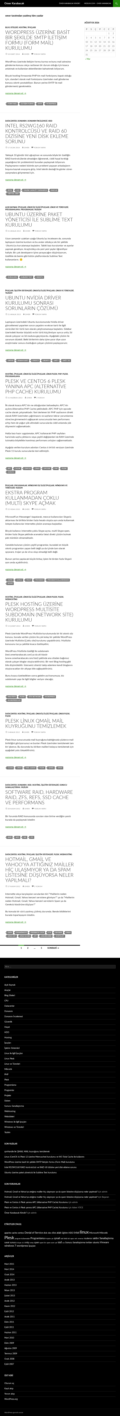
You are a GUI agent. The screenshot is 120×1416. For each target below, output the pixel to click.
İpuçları (32, 27)
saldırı (96, 1238)
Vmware (104, 1242)
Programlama (12, 210)
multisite (12, 697)
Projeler (7, 1096)
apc (9, 468)
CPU (6, 1001)
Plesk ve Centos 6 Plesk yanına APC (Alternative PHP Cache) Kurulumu (35, 386)
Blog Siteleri (11, 27)
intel (10, 190)
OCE (17, 190)
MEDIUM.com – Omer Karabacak (97, 3)
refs (17, 837)
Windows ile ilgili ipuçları (41, 485)
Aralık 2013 (9, 1280)
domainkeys (21, 932)
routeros (88, 1238)
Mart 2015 (9, 1264)
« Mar (87, 59)
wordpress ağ (14, 700)
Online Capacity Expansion (35, 190)
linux (37, 468)
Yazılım (37, 210)
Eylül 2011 (9, 1327)
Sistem (7, 1101)
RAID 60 (54, 190)
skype (10, 583)
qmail (51, 768)
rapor (72, 1238)
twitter (89, 1242)
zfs (31, 837)
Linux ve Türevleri (59, 207)
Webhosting (11, 599)
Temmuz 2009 (10, 1354)
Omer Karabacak (14, 3)
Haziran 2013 (10, 1285)
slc (23, 1243)
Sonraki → (53, 948)
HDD (50, 121)
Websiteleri (9, 1117)
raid (10, 837)
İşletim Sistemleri (23, 291)
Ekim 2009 (9, 1343)
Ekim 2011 (9, 1322)
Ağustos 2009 (10, 1348)
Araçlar (7, 990)
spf (35, 936)
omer (26, 54)
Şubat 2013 (9, 1296)
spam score (25, 936)
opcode (47, 468)
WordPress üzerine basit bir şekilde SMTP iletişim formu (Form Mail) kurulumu (39, 1162)
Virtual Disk (13, 194)
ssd (24, 837)
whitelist (60, 936)
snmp (32, 1243)
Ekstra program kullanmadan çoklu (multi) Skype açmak (32, 498)
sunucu (11, 472)
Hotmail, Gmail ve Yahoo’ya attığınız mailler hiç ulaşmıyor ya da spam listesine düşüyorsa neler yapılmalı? (39, 870)
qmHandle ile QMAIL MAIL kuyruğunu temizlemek (27, 1152)
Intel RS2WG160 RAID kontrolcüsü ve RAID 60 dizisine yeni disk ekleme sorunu (40, 1167)
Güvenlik (8, 1022)
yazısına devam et (15, 93)
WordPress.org (11, 1399)
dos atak (56, 1233)
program (39, 580)
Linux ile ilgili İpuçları (38, 207)
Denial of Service (34, 1233)
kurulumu (12, 277)
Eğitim (65, 1233)
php (56, 468)
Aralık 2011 (9, 1317)
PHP (60, 374)
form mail (12, 104)
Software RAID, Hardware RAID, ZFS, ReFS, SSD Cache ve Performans (39, 797)
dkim (10, 932)
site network (35, 697)
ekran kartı (23, 360)
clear (10, 768)
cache (17, 468)
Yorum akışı (9, 1394)
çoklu (19, 580)
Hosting (23, 27)
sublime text (26, 277)
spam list (12, 936)
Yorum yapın (40, 54)
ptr (49, 932)
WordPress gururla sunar (13, 1412)
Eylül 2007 (9, 1364)
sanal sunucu (10, 1242)
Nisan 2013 (9, 1290)
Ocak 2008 (9, 1359)
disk (45, 1233)
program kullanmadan (58, 580)
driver (10, 360)
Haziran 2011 (10, 1333)
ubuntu (39, 277)
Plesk (65, 374)
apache (7, 1233)
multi (28, 580)
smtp (40, 104)
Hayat (7, 1027)
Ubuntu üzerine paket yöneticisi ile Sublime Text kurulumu (39, 219)
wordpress (51, 104)
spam (60, 768)
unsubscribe (46, 936)
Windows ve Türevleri (14, 1127)
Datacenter (11, 121)
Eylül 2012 (9, 1312)
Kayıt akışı (8, 1389)
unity (56, 360)
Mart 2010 (9, 1338)
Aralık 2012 (9, 1301)
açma (10, 580)
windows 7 (10, 1246)
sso (63, 1243)
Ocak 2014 (9, 1275)
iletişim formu (27, 104)
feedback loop (37, 932)
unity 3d (66, 360)
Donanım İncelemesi (37, 121)
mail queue (30, 768)
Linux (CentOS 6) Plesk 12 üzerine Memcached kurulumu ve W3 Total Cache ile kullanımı (44, 1157)
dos (50, 1233)
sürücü (35, 360)
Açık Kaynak (11, 207)
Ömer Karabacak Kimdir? (69, 3)
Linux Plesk (51, 374)
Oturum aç (9, 1383)
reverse (58, 932)
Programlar (27, 210)
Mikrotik (8, 1069)
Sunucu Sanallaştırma (14, 1106)
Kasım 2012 (9, 1306)
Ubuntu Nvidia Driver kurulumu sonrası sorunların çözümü (33, 303)
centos (27, 468)
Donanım (22, 121)
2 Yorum (40, 398)
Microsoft (94, 1233)
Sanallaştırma (106, 1238)
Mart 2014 (9, 1269)
